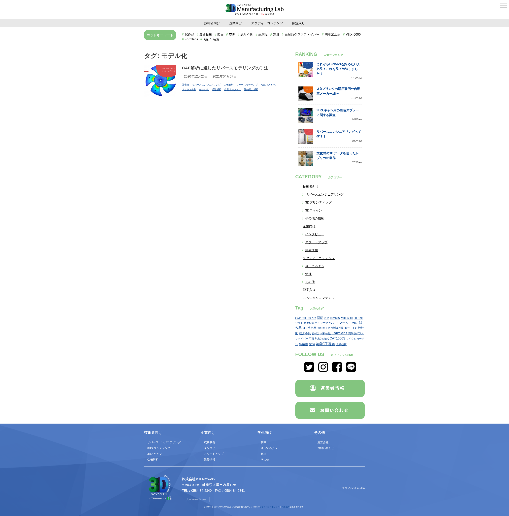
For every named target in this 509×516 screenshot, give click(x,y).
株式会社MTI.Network (198, 479)
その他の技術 (314, 218)
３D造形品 (309, 328)
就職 (263, 442)
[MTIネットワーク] (330, 389)
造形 (276, 34)
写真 (311, 338)
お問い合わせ (325, 448)
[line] (351, 370)
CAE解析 (228, 84)
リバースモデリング (247, 84)
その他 (310, 282)
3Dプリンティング (318, 202)
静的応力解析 (251, 89)
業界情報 (311, 250)
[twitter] (309, 370)
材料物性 (325, 333)
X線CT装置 (211, 39)
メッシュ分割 (189, 89)
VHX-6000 (353, 34)
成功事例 (209, 442)
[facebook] (337, 370)
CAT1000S (337, 338)
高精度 (263, 34)
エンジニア (321, 323)
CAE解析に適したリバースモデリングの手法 (225, 68)
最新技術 (205, 34)
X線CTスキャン (269, 84)
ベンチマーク (339, 323)
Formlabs (191, 39)
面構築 (185, 84)
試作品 (189, 34)
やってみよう (314, 266)
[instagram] (323, 370)
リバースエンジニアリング (206, 84)
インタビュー (314, 234)
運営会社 (322, 442)
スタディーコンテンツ (267, 23)
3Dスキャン (313, 210)
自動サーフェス (232, 89)
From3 (354, 323)
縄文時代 (335, 318)
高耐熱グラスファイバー (302, 34)
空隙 (232, 34)
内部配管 (309, 323)
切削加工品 (333, 34)
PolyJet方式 (322, 338)
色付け (316, 333)
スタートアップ (316, 242)
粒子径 (312, 318)
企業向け (235, 23)
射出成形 (337, 328)
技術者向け (212, 23)
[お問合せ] (330, 411)
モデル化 (204, 89)
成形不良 (246, 34)
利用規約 (285, 507)
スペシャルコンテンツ (319, 298)
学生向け (264, 433)
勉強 (308, 274)
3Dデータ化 (350, 328)
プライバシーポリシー (196, 499)
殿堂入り (298, 23)
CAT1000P (301, 318)
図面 (220, 34)
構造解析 (216, 89)
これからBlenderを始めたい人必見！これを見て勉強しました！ (338, 68)
